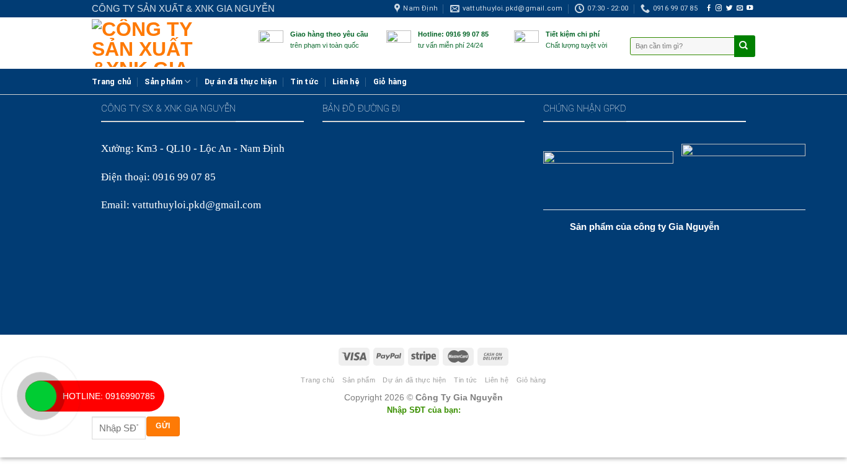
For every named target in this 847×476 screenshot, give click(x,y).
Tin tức (304, 81)
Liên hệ (346, 81)
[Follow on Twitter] (729, 8)
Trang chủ (111, 81)
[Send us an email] (740, 8)
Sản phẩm (163, 81)
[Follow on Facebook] (709, 8)
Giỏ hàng (390, 81)
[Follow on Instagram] (719, 8)
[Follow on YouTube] (750, 8)
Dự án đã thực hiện (241, 81)
